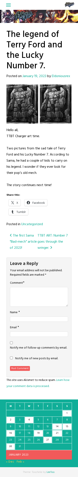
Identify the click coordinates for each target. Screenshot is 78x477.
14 (57, 427)
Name (14, 312)
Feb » (21, 461)
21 (57, 433)
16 (10, 433)
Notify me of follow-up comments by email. (38, 348)
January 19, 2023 (34, 76)
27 (47, 440)
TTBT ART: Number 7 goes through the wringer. (52, 242)
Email (13, 327)
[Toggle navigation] (8, 5)
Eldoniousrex (61, 76)
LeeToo (51, 472)
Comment (16, 283)
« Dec (10, 461)
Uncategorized (32, 224)
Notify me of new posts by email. (36, 358)
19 (38, 433)
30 (10, 446)
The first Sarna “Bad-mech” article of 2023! (23, 242)
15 (67, 427)
